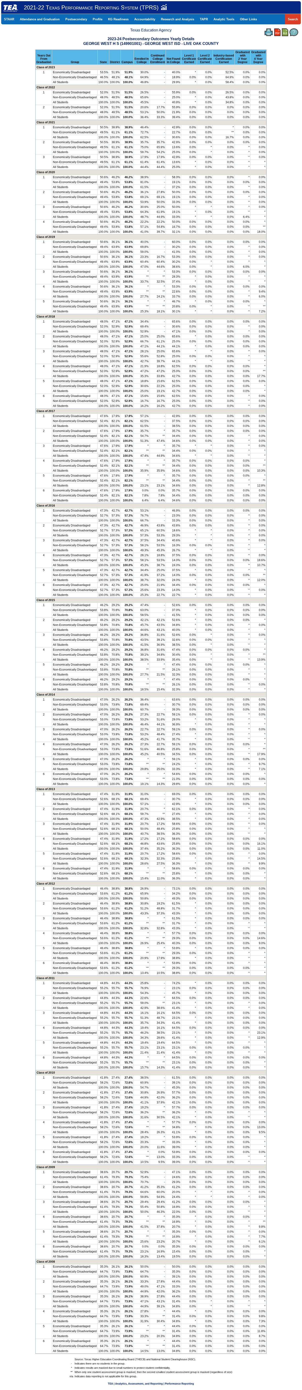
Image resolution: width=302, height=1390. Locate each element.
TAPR (204, 19)
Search (293, 19)
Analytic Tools (224, 19)
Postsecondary (76, 19)
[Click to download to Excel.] (285, 32)
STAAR (9, 19)
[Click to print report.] (268, 32)
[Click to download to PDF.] (277, 32)
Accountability (144, 19)
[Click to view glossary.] (293, 32)
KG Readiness (118, 19)
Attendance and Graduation (40, 19)
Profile (97, 19)
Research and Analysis (177, 19)
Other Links (248, 19)
